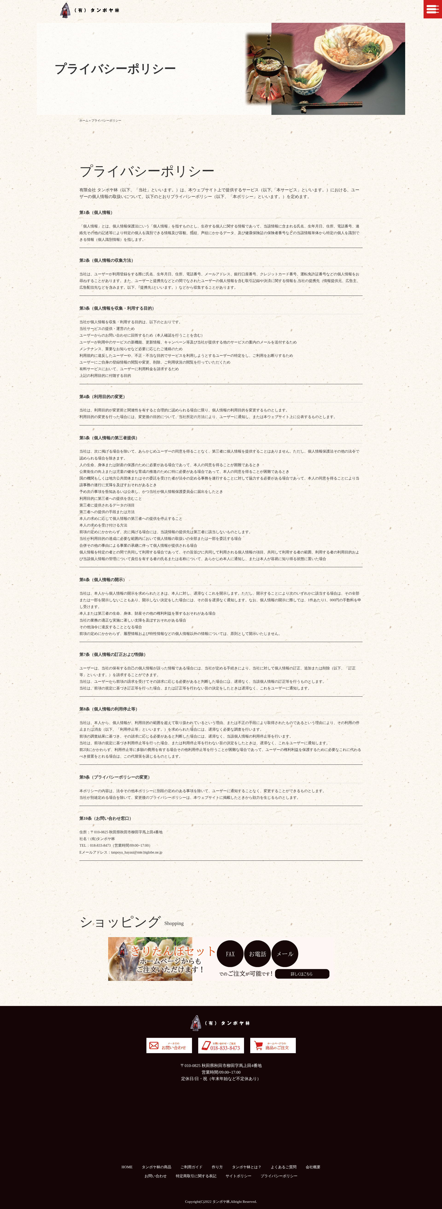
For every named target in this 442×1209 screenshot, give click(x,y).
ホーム (83, 120)
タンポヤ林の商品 (156, 1167)
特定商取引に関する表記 (196, 1176)
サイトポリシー (238, 1176)
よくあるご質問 (284, 1167)
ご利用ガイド (191, 1167)
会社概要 (313, 1167)
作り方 (217, 1167)
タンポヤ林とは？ (247, 1167)
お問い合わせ (156, 1176)
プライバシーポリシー (279, 1176)
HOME (127, 1167)
